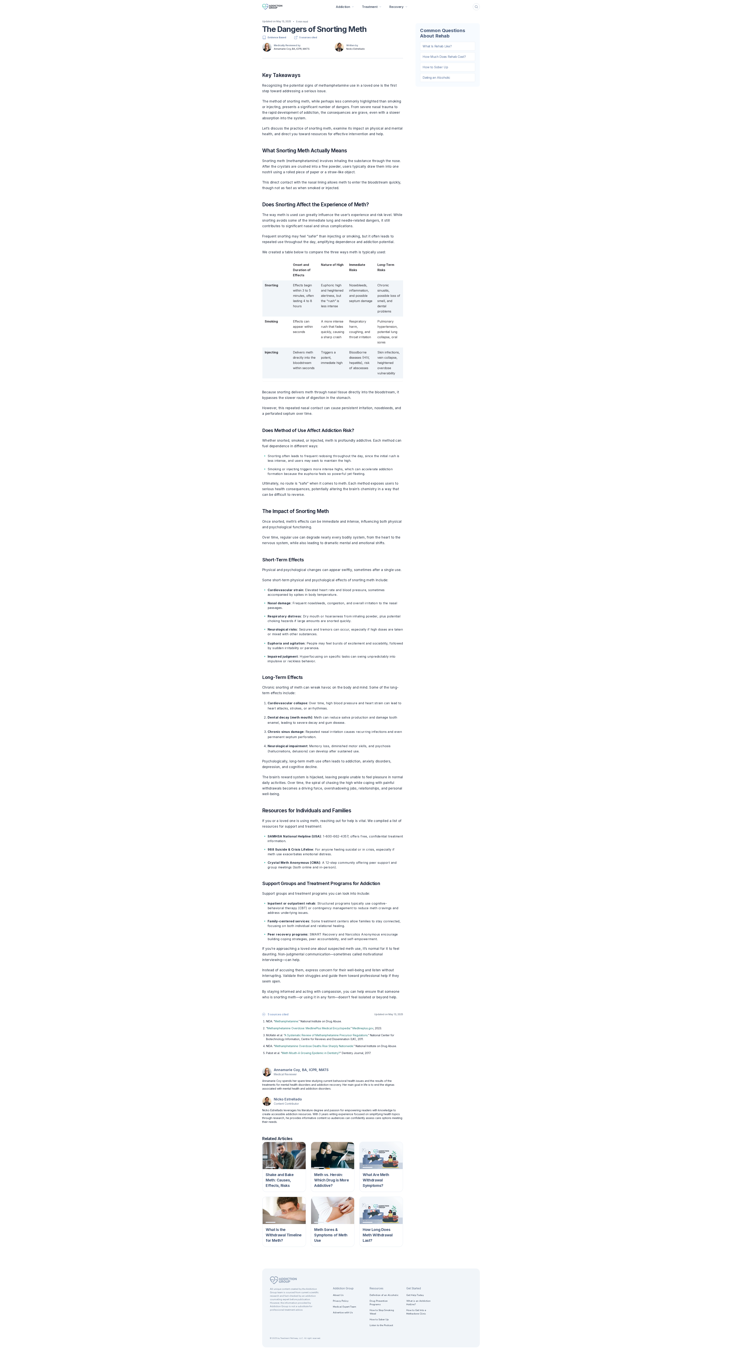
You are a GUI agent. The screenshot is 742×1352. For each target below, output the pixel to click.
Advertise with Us (343, 1312)
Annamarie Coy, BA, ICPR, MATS (292, 48)
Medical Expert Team (344, 1306)
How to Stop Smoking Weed (382, 1312)
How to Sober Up (435, 67)
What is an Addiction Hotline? (418, 1302)
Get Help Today (415, 1295)
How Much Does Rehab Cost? (444, 57)
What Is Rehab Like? (437, 46)
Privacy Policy (340, 1300)
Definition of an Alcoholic (384, 1295)
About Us (338, 1295)
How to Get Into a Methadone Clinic (416, 1312)
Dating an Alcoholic (436, 77)
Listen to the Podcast (381, 1325)
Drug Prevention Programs (379, 1302)
